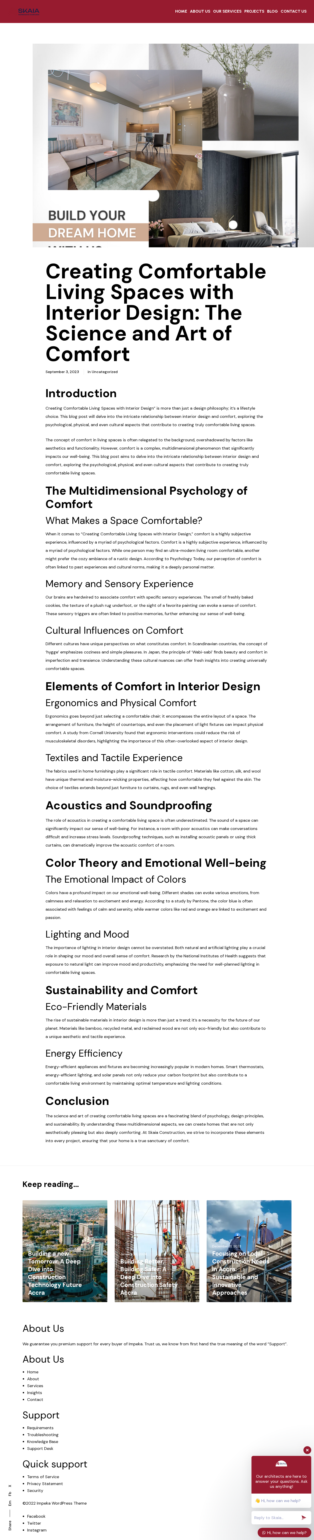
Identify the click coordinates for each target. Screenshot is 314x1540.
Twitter (34, 1523)
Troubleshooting (43, 1434)
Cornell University (106, 733)
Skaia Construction (166, 1132)
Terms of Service (43, 1477)
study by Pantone (191, 901)
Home (32, 1372)
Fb (9, 1494)
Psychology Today (187, 559)
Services (35, 1386)
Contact (35, 1399)
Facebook (36, 1516)
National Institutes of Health (210, 956)
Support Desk (40, 1448)
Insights (34, 1392)
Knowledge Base (42, 1441)
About (33, 1379)
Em (9, 1503)
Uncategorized (105, 371)
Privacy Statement (45, 1483)
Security (35, 1490)
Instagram (37, 1530)
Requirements (40, 1428)
